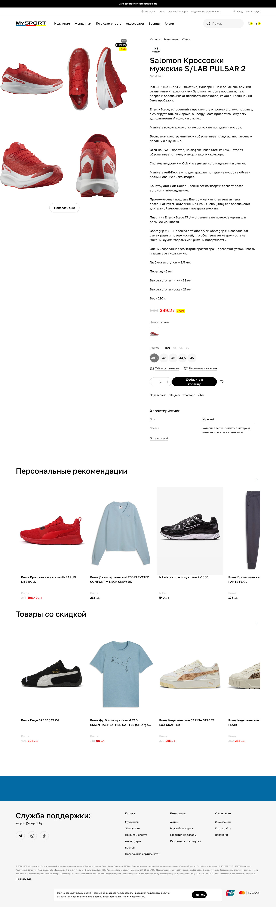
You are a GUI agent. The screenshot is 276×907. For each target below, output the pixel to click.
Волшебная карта (178, 11)
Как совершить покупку (185, 841)
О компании (223, 822)
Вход (240, 11)
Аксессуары (135, 23)
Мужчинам (62, 23)
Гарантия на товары (183, 834)
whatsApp (188, 395)
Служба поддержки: (53, 815)
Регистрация (253, 11)
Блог (162, 11)
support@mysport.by (29, 823)
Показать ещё (64, 208)
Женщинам (83, 23)
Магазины (150, 11)
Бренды (154, 23)
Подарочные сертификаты (206, 11)
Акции (169, 23)
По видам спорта (108, 23)
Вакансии (221, 834)
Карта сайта (223, 828)
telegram (174, 395)
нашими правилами (133, 896)
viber (201, 395)
